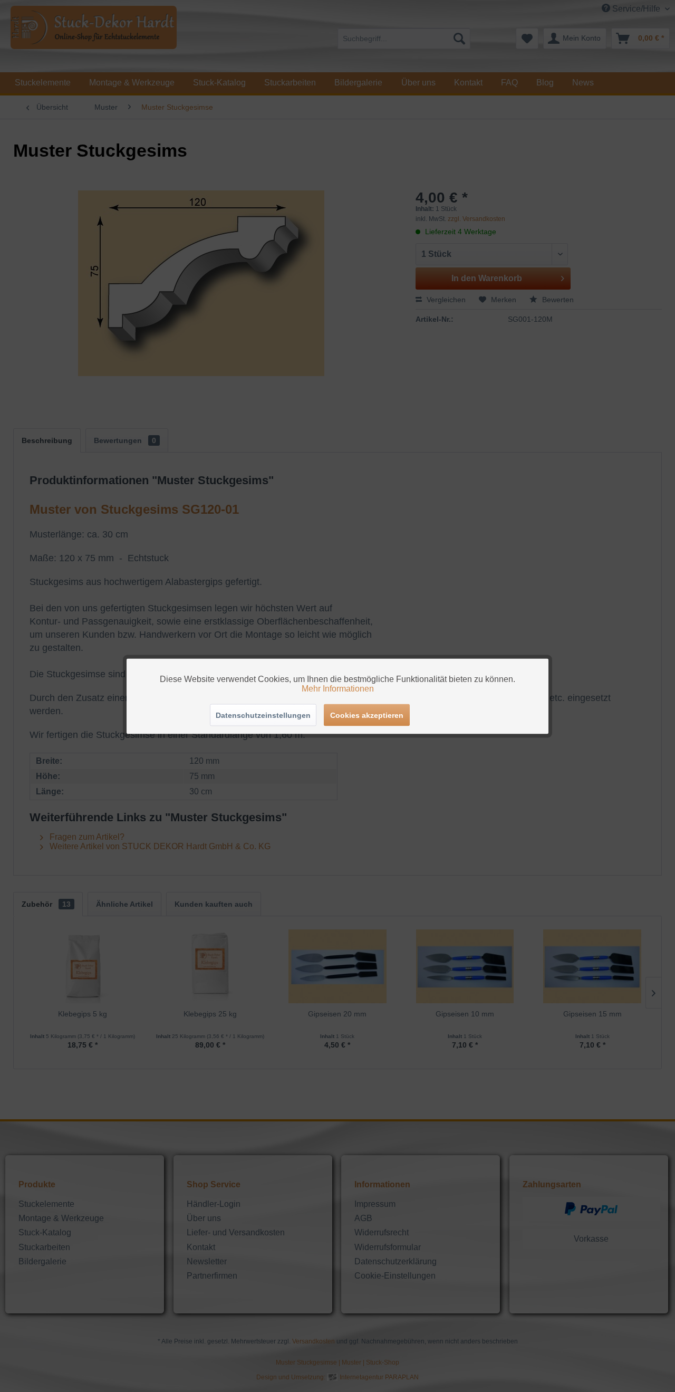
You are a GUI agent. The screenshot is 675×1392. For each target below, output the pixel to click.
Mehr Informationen (338, 688)
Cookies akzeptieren (366, 715)
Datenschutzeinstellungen (263, 715)
